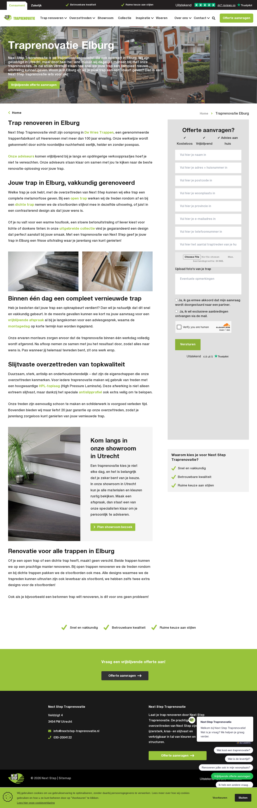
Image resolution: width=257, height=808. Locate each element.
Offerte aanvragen (236, 18)
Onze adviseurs (21, 156)
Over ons (181, 18)
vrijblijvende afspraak (26, 320)
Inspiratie (143, 18)
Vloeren (161, 18)
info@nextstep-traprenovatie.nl (76, 731)
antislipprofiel (90, 392)
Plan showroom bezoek (114, 527)
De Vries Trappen (99, 132)
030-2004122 (62, 737)
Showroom (105, 18)
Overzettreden (80, 18)
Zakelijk (36, 5)
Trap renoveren (51, 18)
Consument (17, 5)
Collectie (124, 18)
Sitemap (65, 778)
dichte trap (24, 204)
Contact (200, 18)
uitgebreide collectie (77, 228)
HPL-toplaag (49, 386)
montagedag (19, 326)
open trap (79, 198)
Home (16, 113)
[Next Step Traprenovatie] (21, 18)
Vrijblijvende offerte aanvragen (34, 85)
